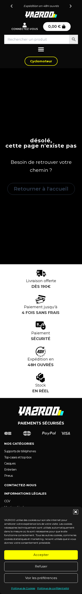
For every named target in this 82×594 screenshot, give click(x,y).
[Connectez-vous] (24, 25)
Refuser (41, 566)
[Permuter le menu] (41, 50)
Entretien (10, 469)
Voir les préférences (41, 578)
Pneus (8, 476)
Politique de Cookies (23, 588)
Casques (9, 463)
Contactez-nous (20, 485)
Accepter (41, 555)
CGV (7, 501)
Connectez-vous (24, 29)
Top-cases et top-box (18, 457)
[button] (76, 512)
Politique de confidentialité (53, 588)
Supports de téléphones (20, 451)
